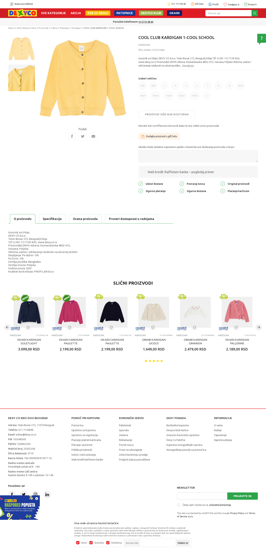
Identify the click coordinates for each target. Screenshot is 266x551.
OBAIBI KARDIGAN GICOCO (154, 341)
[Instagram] (35, 494)
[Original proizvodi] (222, 183)
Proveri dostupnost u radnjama (131, 218)
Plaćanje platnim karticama (86, 440)
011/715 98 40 (146, 21)
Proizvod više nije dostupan (167, 114)
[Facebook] (72, 136)
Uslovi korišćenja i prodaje (133, 454)
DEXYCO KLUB (151, 13)
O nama (218, 425)
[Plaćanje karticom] (222, 190)
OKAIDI (174, 13)
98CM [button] (143, 97)
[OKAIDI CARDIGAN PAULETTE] (70, 312)
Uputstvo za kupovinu (83, 430)
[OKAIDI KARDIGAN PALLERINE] (237, 312)
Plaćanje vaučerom (81, 444)
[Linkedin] (47, 494)
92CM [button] (240, 87)
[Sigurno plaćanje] (140, 190)
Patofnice (125, 13)
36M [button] (153, 87)
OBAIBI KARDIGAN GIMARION (195, 341)
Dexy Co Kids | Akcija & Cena (22, 28)
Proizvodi (43, 28)
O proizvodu (22, 218)
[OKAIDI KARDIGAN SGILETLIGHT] (29, 312)
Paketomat (125, 425)
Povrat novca (126, 444)
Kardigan (76, 28)
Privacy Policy (237, 513)
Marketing (116, 543)
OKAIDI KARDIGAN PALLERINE (237, 341)
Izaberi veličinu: (147, 78)
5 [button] (186, 87)
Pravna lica (77, 425)
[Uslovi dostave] (140, 183)
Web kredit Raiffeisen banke (87, 459)
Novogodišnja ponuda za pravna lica (186, 449)
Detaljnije (188, 65)
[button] (28, 327)
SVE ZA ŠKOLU (98, 13)
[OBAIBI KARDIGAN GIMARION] (195, 312)
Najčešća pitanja (223, 440)
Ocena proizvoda (85, 218)
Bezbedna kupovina (177, 425)
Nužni (84, 543)
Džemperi (65, 28)
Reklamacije (125, 440)
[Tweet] (82, 136)
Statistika (99, 543)
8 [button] (218, 87)
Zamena (123, 435)
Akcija (76, 13)
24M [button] (143, 87)
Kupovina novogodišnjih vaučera (184, 444)
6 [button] (196, 87)
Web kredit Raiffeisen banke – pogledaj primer (181, 172)
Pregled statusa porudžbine (134, 459)
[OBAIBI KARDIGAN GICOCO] (153, 312)
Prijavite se (243, 496)
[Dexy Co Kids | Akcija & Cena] (22, 12)
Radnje (218, 430)
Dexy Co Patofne (175, 440)
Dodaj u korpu (31, 370)
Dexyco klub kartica (177, 430)
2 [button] (206, 97)
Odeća (54, 28)
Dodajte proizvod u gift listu (161, 136)
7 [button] (207, 87)
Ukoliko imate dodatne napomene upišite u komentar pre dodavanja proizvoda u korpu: (186, 147)
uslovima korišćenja (220, 504)
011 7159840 (25, 429)
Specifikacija (52, 218)
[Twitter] (23, 494)
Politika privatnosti (81, 449)
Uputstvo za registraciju (84, 435)
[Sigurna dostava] (182, 190)
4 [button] (175, 87)
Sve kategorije (53, 13)
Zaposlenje (220, 435)
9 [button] (229, 87)
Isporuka (124, 430)
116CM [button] (181, 97)
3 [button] (164, 87)
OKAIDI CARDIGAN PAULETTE (70, 341)
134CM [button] (194, 97)
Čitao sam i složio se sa (207, 505)
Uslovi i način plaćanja (83, 454)
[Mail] (93, 136)
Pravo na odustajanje (130, 449)
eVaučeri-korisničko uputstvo (182, 435)
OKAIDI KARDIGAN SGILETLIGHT (29, 341)
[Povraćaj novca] (182, 183)
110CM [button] (168, 97)
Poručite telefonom (125, 21)
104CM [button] (155, 97)
